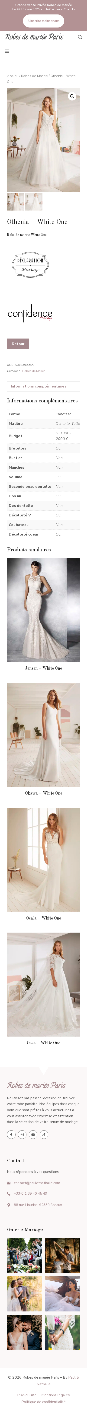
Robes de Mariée (34, 75)
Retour (18, 343)
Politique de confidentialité (43, 1401)
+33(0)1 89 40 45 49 (30, 1193)
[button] (80, 38)
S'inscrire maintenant (44, 21)
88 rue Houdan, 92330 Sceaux (38, 1205)
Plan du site (27, 1395)
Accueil (12, 75)
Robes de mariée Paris (34, 37)
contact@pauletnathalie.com (37, 1183)
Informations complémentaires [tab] (39, 386)
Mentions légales (55, 1395)
